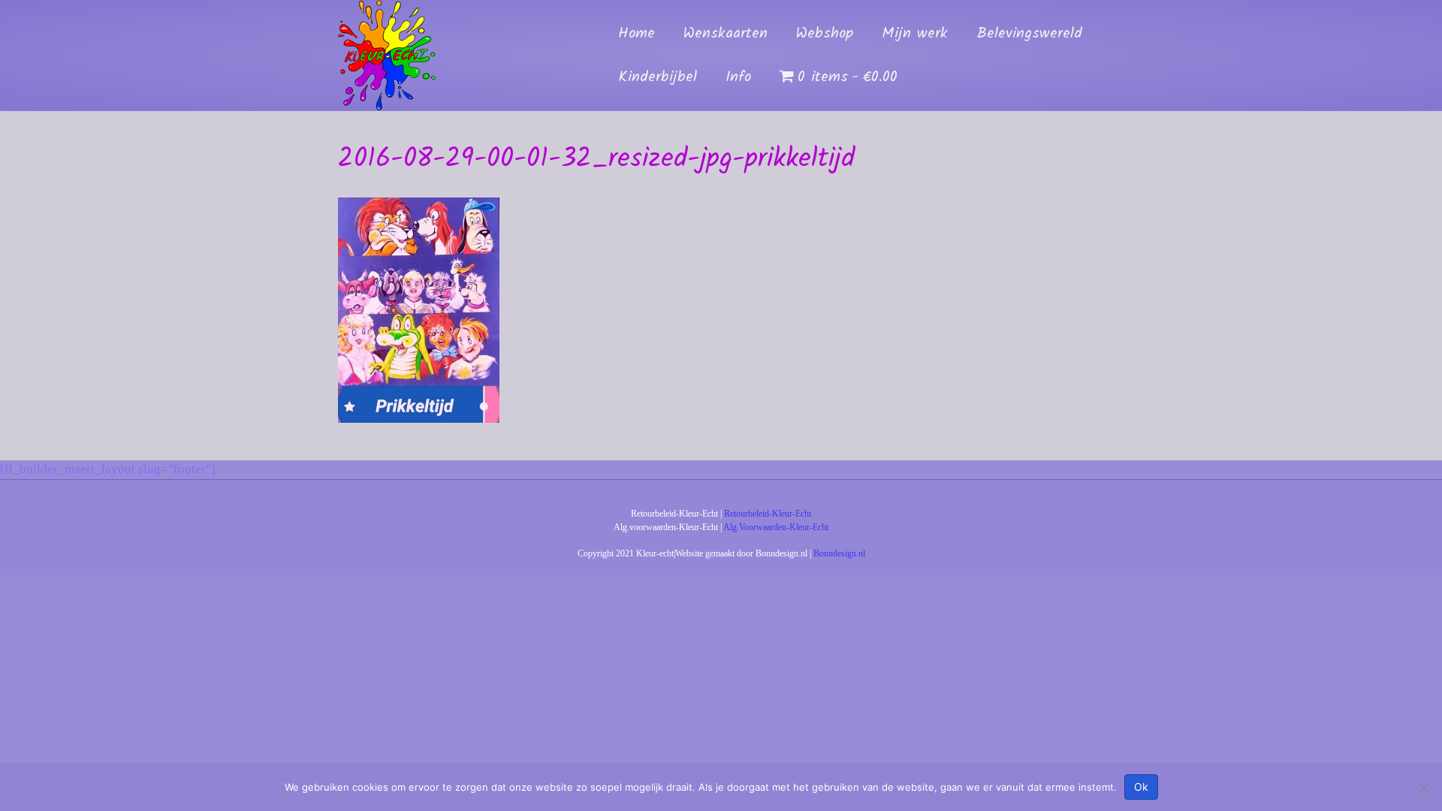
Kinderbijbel (657, 77)
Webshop (824, 34)
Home (636, 34)
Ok (1141, 786)
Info (738, 77)
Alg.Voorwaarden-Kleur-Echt (775, 527)
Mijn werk (915, 34)
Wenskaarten (725, 34)
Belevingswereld (1029, 34)
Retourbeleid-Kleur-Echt (767, 513)
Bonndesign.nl (839, 553)
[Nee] (1423, 786)
